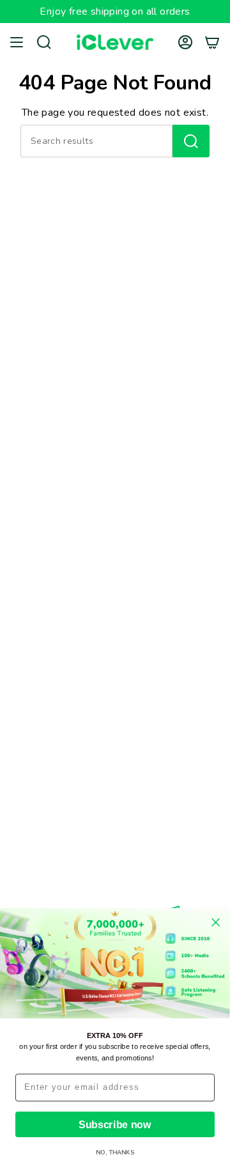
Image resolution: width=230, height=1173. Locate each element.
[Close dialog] (215, 922)
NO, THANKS (115, 1153)
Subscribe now (115, 1124)
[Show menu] (16, 42)
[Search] (191, 141)
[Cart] (212, 42)
